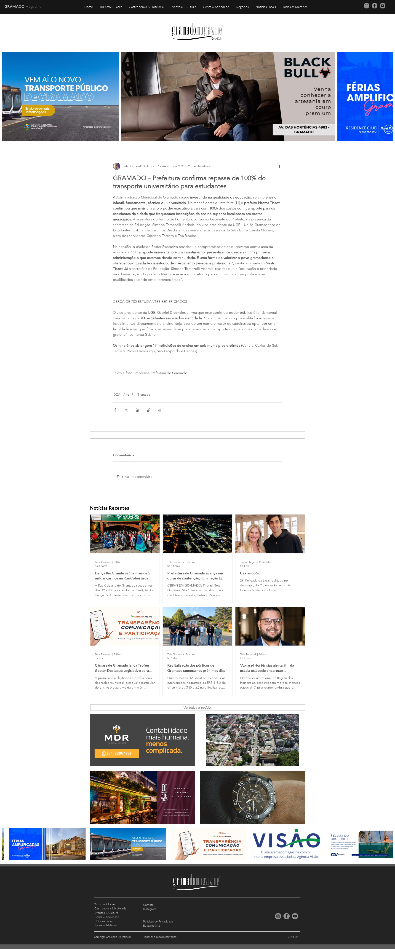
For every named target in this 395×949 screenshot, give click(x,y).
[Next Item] (385, 96)
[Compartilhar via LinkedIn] (137, 410)
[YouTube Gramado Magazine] (382, 5)
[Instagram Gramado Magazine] (366, 5)
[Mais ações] (279, 166)
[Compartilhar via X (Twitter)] (126, 410)
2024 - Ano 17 (123, 394)
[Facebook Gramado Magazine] (374, 5)
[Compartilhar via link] (149, 410)
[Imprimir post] (160, 410)
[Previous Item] (9, 96)
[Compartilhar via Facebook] (115, 410)
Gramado (143, 394)
